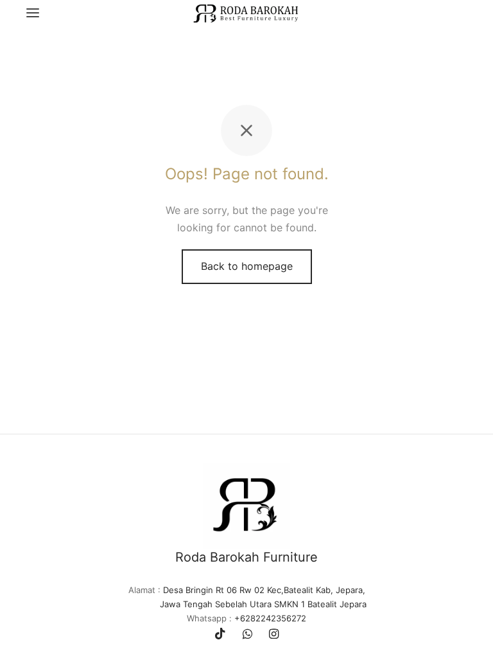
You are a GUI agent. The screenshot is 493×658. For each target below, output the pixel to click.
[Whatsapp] (247, 634)
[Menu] (32, 12)
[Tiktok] (220, 634)
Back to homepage (247, 266)
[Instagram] (274, 634)
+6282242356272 (270, 618)
